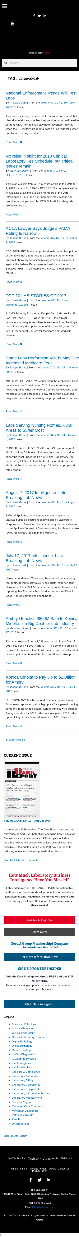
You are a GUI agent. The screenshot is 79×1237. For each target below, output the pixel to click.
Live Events (33, 1159)
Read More (13, 142)
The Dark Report (36, 1158)
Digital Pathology (22, 1041)
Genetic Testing (21, 1050)
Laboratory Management (27, 1097)
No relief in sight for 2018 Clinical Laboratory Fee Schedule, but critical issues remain (39, 161)
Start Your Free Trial (16, 1158)
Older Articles (16, 739)
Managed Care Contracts (27, 1106)
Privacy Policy (39, 1171)
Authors (14, 1169)
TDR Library (66, 1158)
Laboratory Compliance (26, 1084)
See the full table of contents (21, 860)
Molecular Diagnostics (25, 1110)
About (52, 1169)
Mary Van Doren (19, 170)
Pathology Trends (22, 1114)
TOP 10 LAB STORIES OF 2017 (36, 295)
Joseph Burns (18, 238)
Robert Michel (18, 300)
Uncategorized (21, 1123)
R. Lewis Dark (18, 102)
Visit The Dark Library (15, 1136)
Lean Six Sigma (21, 1102)
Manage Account (38, 1169)
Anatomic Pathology (24, 1024)
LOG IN (46, 53)
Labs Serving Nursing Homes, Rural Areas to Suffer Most (39, 428)
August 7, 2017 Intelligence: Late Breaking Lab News (36, 495)
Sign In (23, 1169)
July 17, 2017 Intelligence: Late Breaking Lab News (34, 558)
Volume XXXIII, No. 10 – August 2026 (27, 820)
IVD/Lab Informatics (24, 1058)
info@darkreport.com (43, 1207)
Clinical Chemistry (23, 1028)
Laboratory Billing (22, 1080)
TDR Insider (46, 1159)
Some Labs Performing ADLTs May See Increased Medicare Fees (42, 360)
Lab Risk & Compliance (26, 1071)
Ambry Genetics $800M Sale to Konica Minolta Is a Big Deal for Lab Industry (41, 621)
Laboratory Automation (26, 1076)
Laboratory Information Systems (31, 1093)
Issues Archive (52, 1158)
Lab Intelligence (21, 1063)
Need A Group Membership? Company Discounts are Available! (40, 945)
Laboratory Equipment (25, 1089)
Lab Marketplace (22, 1067)
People (16, 1119)
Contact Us (63, 1169)
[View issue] (22, 789)
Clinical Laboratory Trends (28, 1037)
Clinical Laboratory (23, 1032)
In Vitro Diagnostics (23, 1054)
